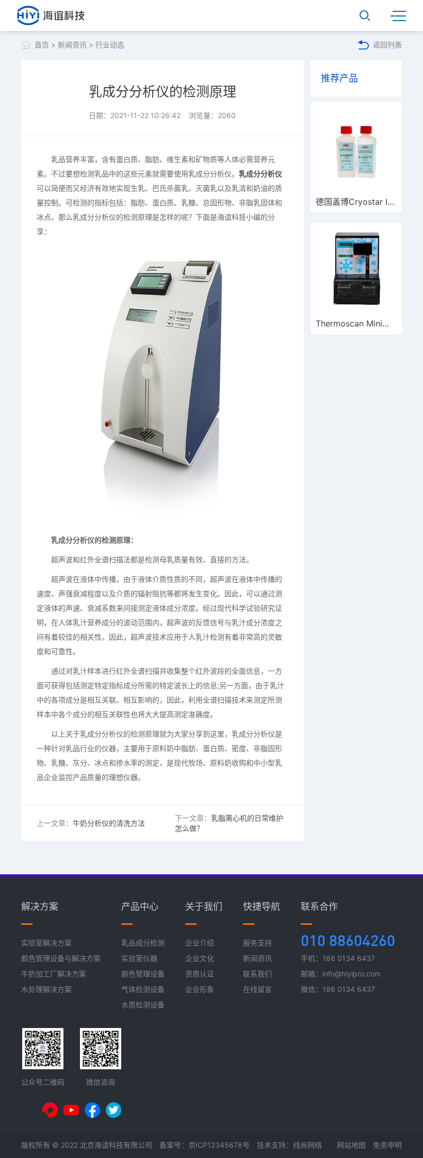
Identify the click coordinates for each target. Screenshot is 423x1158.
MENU (398, 15)
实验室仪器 (139, 958)
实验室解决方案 (46, 942)
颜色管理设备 (143, 973)
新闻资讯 (72, 44)
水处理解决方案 (46, 989)
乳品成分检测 (143, 942)
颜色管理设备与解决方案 (61, 958)
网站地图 (351, 1144)
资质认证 (199, 973)
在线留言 (257, 989)
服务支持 (257, 942)
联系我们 (257, 973)
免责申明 (387, 1144)
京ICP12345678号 (219, 1144)
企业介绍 (199, 942)
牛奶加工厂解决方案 (53, 973)
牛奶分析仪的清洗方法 (109, 823)
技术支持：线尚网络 (289, 1144)
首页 (42, 44)
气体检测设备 (143, 989)
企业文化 (199, 958)
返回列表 (387, 44)
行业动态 (109, 44)
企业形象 (199, 989)
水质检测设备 (143, 1004)
